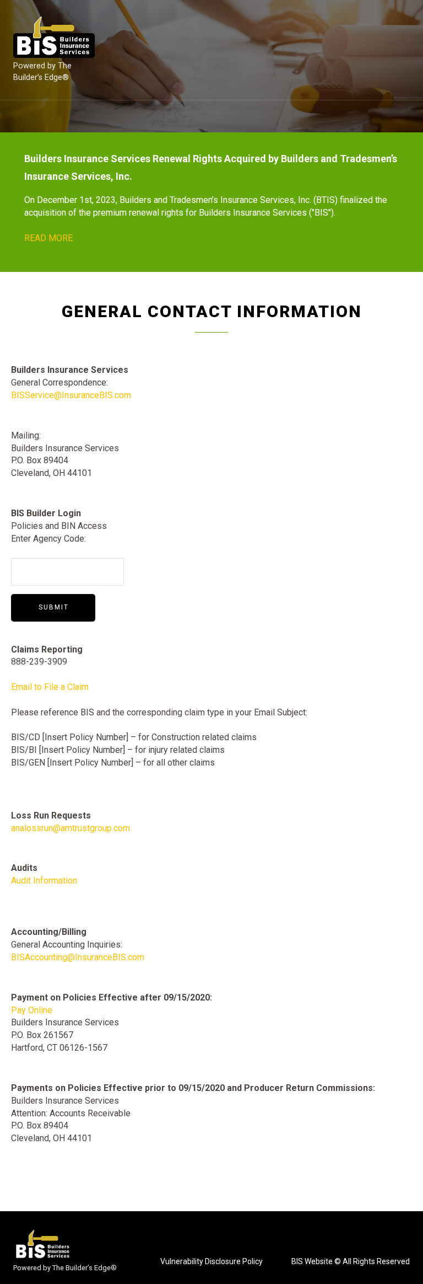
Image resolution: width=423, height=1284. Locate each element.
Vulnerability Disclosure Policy (211, 1261)
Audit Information (44, 880)
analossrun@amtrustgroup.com (70, 828)
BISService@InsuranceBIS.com (71, 395)
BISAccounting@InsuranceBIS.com (77, 957)
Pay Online (31, 1010)
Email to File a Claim (50, 687)
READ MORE (48, 238)
